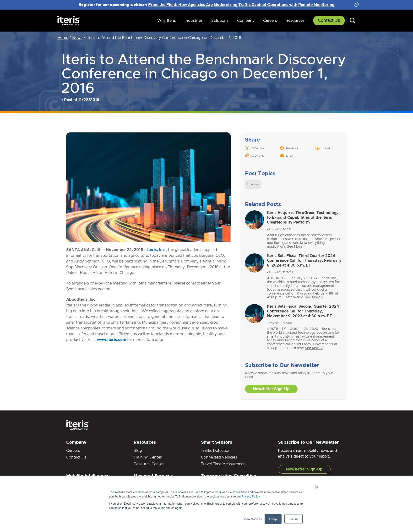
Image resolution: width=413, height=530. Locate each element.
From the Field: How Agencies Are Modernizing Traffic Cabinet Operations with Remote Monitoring (241, 5)
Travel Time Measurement (224, 464)
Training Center (148, 457)
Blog (138, 451)
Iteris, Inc (156, 250)
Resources (295, 20)
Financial (253, 184)
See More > (296, 246)
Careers (270, 20)
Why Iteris (166, 20)
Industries (194, 20)
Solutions (219, 20)
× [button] (316, 485)
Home (62, 38)
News (77, 38)
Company (246, 20)
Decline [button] (293, 519)
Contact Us (329, 20)
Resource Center (149, 464)
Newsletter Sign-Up (271, 389)
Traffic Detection (216, 451)
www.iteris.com (111, 340)
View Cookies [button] (253, 519)
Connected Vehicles (219, 457)
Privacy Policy (251, 496)
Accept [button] (273, 519)
